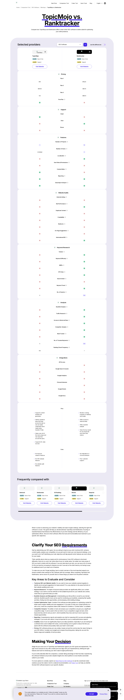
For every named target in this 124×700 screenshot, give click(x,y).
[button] (40, 59)
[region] (62, 498)
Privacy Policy (103, 694)
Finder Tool (74, 663)
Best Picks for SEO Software (64, 661)
